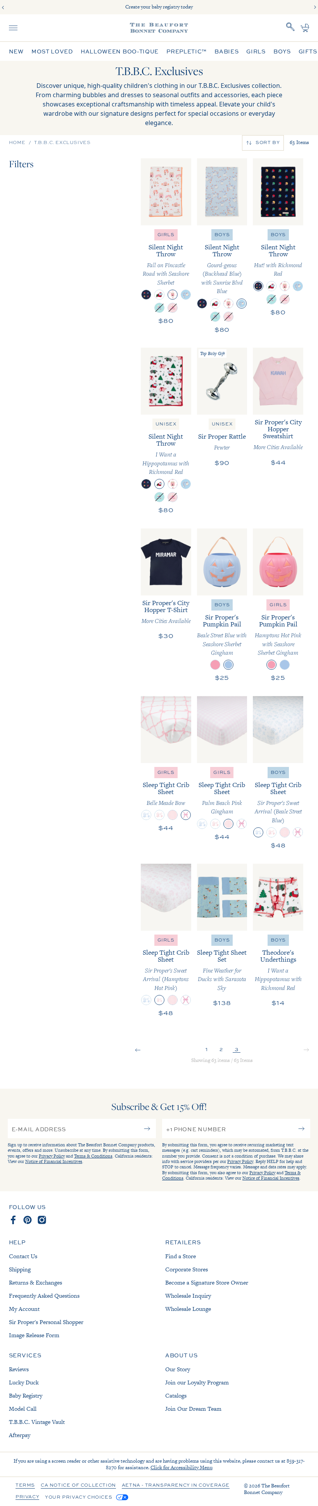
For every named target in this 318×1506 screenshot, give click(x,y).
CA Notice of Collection (78, 1485)
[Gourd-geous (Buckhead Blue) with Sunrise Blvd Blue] (186, 295)
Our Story (177, 1369)
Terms (25, 1485)
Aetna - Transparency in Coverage (176, 1485)
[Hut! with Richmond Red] (146, 295)
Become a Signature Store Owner (206, 1282)
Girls (256, 51)
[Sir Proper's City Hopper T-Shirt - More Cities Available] (166, 561)
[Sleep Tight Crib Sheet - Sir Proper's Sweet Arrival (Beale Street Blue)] (278, 729)
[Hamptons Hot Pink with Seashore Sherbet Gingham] (215, 665)
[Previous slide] (3, 7)
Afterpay (19, 1435)
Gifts (308, 51)
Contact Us (23, 1256)
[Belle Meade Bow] (186, 815)
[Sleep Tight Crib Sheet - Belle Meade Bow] (166, 729)
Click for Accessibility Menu (181, 1467)
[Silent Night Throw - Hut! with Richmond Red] (278, 191)
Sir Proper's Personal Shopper (46, 1322)
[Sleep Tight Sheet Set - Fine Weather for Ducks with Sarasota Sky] (222, 897)
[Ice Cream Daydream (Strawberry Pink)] (173, 308)
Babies (226, 51)
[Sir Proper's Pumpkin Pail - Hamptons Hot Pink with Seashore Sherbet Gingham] (278, 561)
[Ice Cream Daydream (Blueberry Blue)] (159, 308)
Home (17, 142)
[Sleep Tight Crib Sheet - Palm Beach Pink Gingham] (222, 729)
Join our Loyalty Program (197, 1382)
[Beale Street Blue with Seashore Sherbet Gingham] (228, 665)
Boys (282, 51)
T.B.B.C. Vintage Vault (37, 1422)
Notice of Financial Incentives (53, 1161)
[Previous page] (137, 1050)
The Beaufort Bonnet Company (267, 1489)
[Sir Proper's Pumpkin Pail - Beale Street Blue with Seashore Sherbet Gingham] (222, 561)
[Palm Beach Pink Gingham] (173, 815)
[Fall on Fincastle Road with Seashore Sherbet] (173, 295)
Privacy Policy (52, 1156)
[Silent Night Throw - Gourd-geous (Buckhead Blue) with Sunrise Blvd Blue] (222, 191)
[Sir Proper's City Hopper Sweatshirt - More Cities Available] (278, 381)
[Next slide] (315, 7)
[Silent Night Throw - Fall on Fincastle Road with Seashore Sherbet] (166, 191)
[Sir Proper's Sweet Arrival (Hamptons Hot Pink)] (159, 815)
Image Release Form (34, 1335)
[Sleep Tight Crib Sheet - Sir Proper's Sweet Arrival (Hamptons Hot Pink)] (166, 897)
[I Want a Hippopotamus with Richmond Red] (159, 295)
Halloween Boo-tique (120, 51)
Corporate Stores (186, 1269)
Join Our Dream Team (193, 1409)
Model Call (22, 1409)
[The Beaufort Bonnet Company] (159, 28)
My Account (24, 1309)
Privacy (27, 1497)
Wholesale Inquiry (188, 1296)
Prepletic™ (186, 51)
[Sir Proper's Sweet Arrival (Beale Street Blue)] (146, 815)
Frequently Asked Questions (44, 1296)
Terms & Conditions (93, 1156)
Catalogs (176, 1395)
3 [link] (236, 1049)
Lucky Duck (24, 1382)
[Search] (290, 27)
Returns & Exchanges (35, 1282)
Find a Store (180, 1256)
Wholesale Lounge (188, 1309)
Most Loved (52, 51)
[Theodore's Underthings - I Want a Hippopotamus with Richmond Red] (278, 897)
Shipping (20, 1269)
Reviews (19, 1369)
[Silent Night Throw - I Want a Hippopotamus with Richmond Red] (166, 381)
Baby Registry (25, 1395)
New (16, 51)
